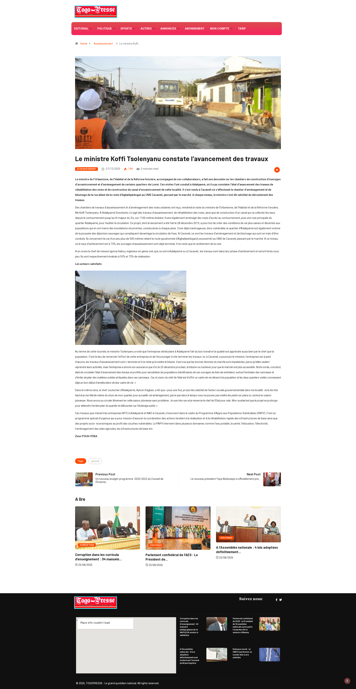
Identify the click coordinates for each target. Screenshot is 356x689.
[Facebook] (276, 599)
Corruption (228, 545)
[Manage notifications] (347, 681)
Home (83, 43)
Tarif (242, 28)
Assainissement (103, 43)
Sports (126, 28)
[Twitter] (280, 599)
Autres (146, 28)
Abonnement (195, 28)
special (95, 461)
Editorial (81, 28)
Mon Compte (219, 28)
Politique (104, 28)
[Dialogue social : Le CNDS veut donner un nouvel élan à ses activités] (269, 654)
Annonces (168, 28)
